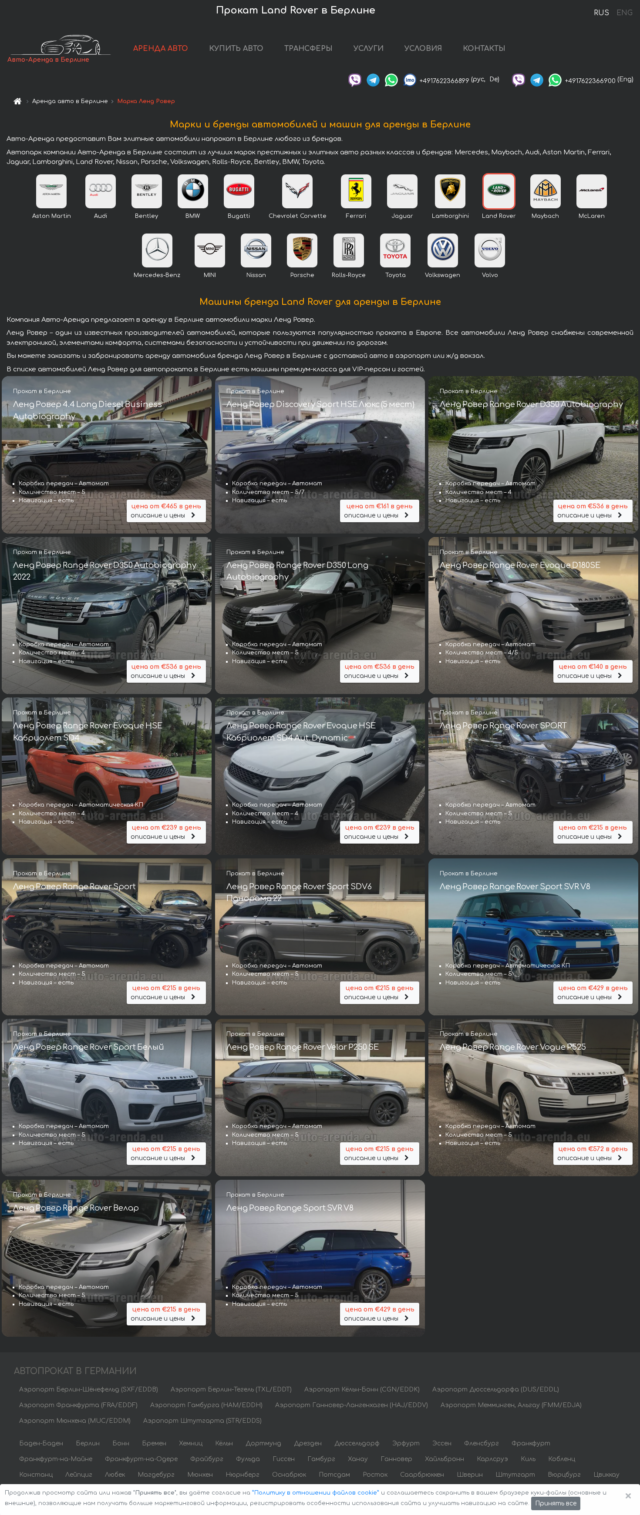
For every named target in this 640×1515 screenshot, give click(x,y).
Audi (100, 216)
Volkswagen (442, 275)
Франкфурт (531, 1443)
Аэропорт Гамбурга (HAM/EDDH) (206, 1405)
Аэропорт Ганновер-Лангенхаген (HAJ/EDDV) (351, 1405)
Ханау (358, 1459)
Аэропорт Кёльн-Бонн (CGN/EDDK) (362, 1389)
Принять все (555, 1503)
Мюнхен (200, 1475)
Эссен (441, 1443)
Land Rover (499, 216)
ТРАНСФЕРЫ (308, 49)
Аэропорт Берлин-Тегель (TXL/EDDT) (231, 1389)
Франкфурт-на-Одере (141, 1459)
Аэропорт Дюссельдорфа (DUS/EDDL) (495, 1389)
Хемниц (190, 1443)
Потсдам (334, 1475)
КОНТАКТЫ (484, 49)
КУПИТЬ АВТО (236, 49)
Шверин (470, 1475)
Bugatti (239, 216)
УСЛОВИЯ (423, 49)
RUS (601, 13)
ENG (624, 13)
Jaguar (402, 216)
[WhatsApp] (391, 79)
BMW (192, 216)
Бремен (154, 1443)
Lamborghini (450, 216)
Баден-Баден (41, 1443)
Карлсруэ (492, 1459)
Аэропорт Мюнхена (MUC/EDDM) (75, 1421)
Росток (375, 1475)
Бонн (120, 1443)
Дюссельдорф (357, 1443)
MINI (210, 275)
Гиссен (284, 1459)
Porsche (302, 275)
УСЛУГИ (369, 49)
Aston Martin (51, 216)
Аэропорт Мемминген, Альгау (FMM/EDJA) (511, 1405)
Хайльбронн (444, 1459)
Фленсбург (481, 1443)
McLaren (592, 216)
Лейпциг (78, 1475)
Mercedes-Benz (157, 275)
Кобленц (561, 1459)
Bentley (146, 216)
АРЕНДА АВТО (160, 49)
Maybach (545, 216)
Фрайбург (206, 1459)
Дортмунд (263, 1443)
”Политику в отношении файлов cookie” (315, 1493)
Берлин (88, 1443)
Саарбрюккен (422, 1475)
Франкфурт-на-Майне (55, 1459)
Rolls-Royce (349, 275)
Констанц (36, 1475)
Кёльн (224, 1443)
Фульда (248, 1459)
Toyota (395, 275)
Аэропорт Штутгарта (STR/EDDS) (202, 1421)
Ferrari (356, 216)
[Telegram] (373, 79)
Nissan (256, 275)
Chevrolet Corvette (298, 216)
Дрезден (308, 1443)
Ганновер (396, 1459)
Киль (528, 1459)
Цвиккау (606, 1475)
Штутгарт (515, 1475)
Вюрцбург (564, 1475)
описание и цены (166, 511)
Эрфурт (406, 1443)
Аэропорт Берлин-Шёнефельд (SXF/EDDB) (88, 1389)
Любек (115, 1475)
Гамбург (321, 1459)
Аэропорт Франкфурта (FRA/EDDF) (78, 1405)
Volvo (490, 275)
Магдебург (156, 1475)
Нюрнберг (242, 1475)
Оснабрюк (289, 1475)
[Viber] (355, 79)
